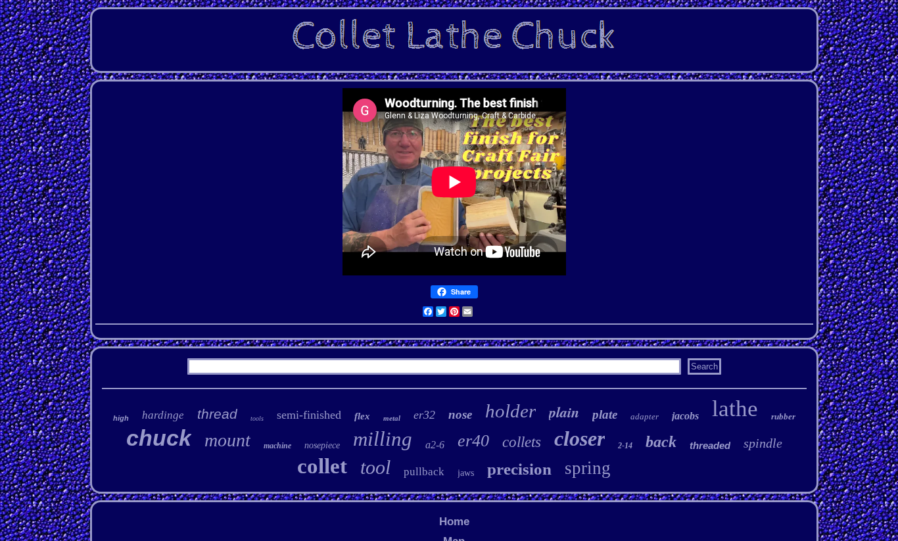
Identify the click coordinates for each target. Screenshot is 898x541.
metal (391, 418)
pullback (424, 471)
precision (519, 469)
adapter (644, 416)
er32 (424, 414)
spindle (763, 443)
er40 (473, 440)
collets (521, 442)
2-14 (625, 445)
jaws (466, 473)
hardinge (163, 415)
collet (322, 466)
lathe (735, 408)
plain (564, 412)
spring (588, 468)
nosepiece (322, 445)
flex (362, 416)
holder (510, 410)
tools (257, 418)
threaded (710, 445)
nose (460, 414)
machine (277, 445)
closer (579, 438)
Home (454, 521)
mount (227, 440)
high (121, 418)
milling (382, 438)
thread (217, 413)
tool (375, 467)
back (661, 441)
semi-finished (309, 414)
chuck (158, 437)
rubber (783, 416)
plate (604, 414)
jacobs (685, 415)
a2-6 (434, 444)
